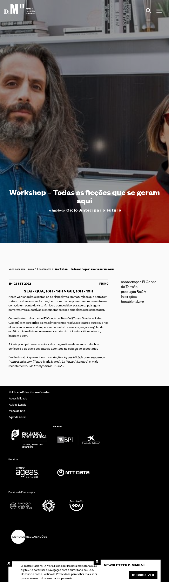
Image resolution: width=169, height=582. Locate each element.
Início (31, 269)
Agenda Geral (17, 416)
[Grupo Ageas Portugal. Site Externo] (29, 473)
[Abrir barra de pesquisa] (148, 11)
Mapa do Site (17, 410)
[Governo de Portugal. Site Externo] (29, 438)
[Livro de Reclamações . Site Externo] (29, 536)
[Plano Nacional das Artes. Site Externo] (48, 505)
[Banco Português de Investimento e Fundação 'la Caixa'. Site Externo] (78, 440)
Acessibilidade (18, 398)
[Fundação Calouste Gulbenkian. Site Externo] (20, 505)
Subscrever (143, 575)
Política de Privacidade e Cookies (29, 392)
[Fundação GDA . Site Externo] (76, 505)
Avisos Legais (17, 404)
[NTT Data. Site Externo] (73, 473)
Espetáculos (44, 269)
